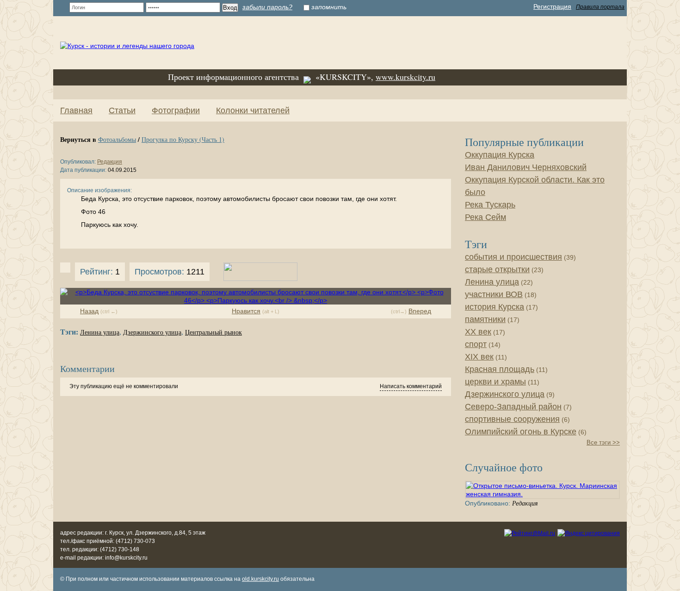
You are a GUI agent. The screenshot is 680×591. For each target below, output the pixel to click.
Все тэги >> (603, 442)
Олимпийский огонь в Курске (520, 431)
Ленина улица (99, 332)
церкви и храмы (495, 381)
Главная (76, 110)
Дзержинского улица (152, 332)
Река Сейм (485, 217)
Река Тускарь (490, 204)
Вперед (419, 311)
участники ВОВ (494, 294)
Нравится (246, 311)
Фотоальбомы (117, 139)
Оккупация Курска (499, 154)
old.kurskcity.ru (260, 579)
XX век (478, 331)
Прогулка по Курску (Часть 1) (183, 139)
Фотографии (176, 110)
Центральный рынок (213, 332)
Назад (89, 311)
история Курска (494, 306)
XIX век (479, 356)
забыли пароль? (267, 7)
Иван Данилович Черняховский (526, 167)
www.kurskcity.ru (405, 76)
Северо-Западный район (513, 406)
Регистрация (552, 6)
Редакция (109, 161)
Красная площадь (499, 369)
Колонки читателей (253, 110)
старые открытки (497, 269)
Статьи (122, 110)
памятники (485, 319)
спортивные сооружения (512, 419)
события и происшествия (513, 257)
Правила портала (600, 7)
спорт (476, 344)
